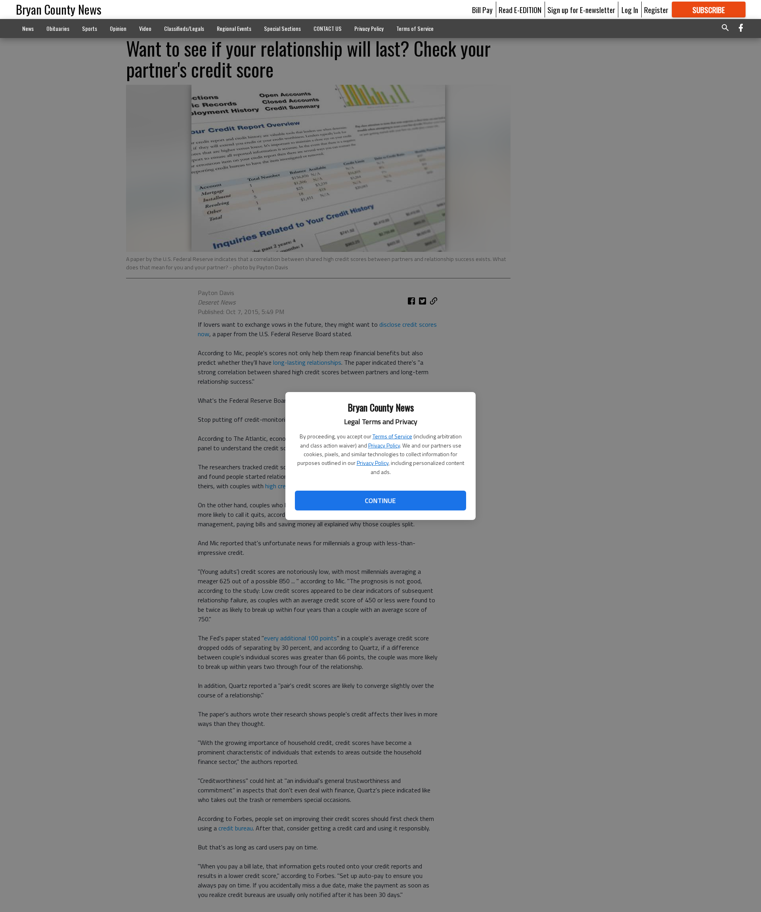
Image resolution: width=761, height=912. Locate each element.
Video (145, 28)
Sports (89, 28)
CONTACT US (328, 28)
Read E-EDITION (520, 9)
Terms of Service (392, 436)
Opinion (118, 28)
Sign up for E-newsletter (581, 9)
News (28, 28)
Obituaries (57, 28)
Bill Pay (482, 9)
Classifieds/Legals (184, 28)
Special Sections (282, 28)
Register (656, 9)
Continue (380, 500)
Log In (629, 9)
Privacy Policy (384, 445)
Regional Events (234, 28)
